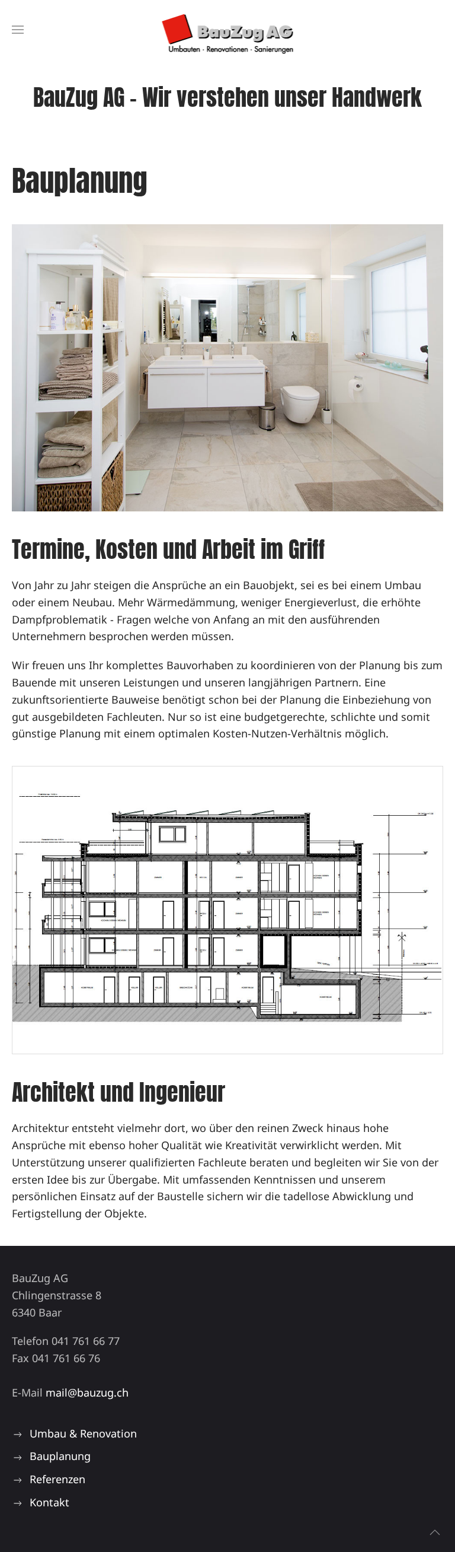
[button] (18, 29)
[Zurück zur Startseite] (227, 29)
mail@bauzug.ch (87, 1392)
